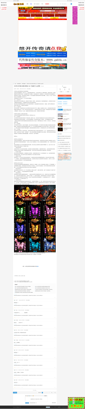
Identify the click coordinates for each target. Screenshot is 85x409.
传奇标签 (55, 407)
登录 (68, 0)
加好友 (61, 91)
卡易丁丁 (16, 300)
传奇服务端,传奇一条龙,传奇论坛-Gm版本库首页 (13, 83)
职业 (24, 275)
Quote (30, 395)
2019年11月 (16, 275)
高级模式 (45, 395)
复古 (22, 275)
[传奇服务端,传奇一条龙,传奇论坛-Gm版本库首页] (19, 5)
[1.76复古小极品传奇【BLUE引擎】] (60, 120)
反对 (22, 307)
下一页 (54, 392)
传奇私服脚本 (65, 103)
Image (28, 395)
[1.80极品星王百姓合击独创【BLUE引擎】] (60, 129)
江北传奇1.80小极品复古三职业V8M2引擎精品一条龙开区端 (43, 289)
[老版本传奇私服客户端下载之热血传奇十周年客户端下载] (60, 110)
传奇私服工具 (65, 101)
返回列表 (39, 392)
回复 (38, 266)
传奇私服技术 (60, 103)
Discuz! (18, 407)
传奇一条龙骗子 (75, 20)
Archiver (52, 407)
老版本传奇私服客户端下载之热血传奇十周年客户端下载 (67, 110)
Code (31, 395)
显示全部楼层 (29, 88)
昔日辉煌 (16, 320)
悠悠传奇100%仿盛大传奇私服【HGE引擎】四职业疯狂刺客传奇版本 (67, 124)
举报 (54, 297)
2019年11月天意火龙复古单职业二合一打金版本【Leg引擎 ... (35, 83)
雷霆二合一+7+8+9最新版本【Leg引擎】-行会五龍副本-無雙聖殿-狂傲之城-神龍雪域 (65, 150)
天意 (19, 275)
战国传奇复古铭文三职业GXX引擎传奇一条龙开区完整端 (23, 289)
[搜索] (71, 4)
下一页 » (35, 390)
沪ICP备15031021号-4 (64, 407)
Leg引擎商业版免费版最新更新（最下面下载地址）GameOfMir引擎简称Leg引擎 (65, 144)
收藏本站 (17, 0)
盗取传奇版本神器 (61, 140)
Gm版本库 (59, 407)
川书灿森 (16, 340)
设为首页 (14, 0)
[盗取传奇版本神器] (60, 115)
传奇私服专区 (19, 83)
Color (27, 395)
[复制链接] (42, 86)
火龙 (21, 275)
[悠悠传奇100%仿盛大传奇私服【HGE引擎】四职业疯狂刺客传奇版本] (60, 125)
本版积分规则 (54, 402)
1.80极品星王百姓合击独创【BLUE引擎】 (65, 148)
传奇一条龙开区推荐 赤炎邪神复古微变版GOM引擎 (42, 286)
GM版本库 (64, 87)
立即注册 (70, 0)
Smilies (33, 395)
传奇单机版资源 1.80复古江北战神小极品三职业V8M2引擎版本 (24, 292)
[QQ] (48, 407)
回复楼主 (65, 95)
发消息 (68, 91)
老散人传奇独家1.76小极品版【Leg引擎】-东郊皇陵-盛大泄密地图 (65, 146)
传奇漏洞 (75, 12)
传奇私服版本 (24, 83)
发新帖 (15, 392)
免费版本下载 (75, 10)
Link (29, 395)
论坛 (15, 83)
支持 (19, 307)
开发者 (16, 310)
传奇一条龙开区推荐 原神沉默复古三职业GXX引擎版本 (23, 286)
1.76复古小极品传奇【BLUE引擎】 (64, 142)
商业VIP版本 (75, 15)
